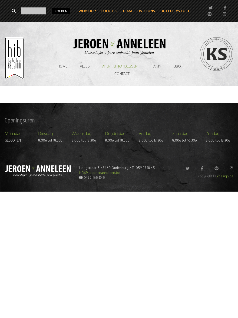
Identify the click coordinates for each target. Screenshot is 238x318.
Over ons (146, 11)
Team (127, 11)
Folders (109, 11)
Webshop (87, 11)
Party (156, 66)
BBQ (177, 66)
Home (62, 66)
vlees (85, 66)
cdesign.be (225, 176)
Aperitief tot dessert (120, 66)
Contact (121, 73)
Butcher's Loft (175, 11)
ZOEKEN (60, 11)
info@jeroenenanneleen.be (99, 173)
